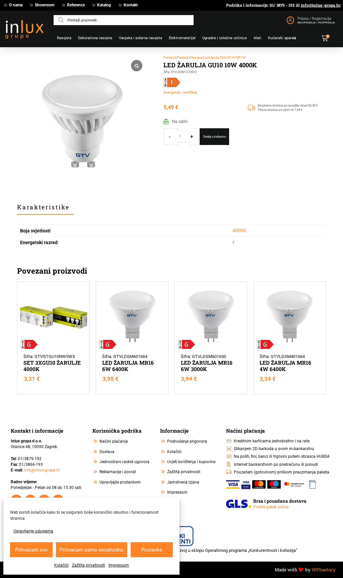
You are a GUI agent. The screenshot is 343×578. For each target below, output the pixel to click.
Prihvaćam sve (31, 550)
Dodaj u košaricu (214, 136)
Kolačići (61, 565)
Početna (169, 57)
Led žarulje (212, 57)
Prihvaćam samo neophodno (92, 550)
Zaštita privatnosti (88, 565)
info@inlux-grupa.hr (321, 5)
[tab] (45, 208)
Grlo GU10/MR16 (232, 57)
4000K (239, 230)
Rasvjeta (197, 57)
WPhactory (324, 570)
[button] (327, 38)
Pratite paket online (270, 507)
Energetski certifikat (180, 92)
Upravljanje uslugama (33, 531)
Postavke (151, 550)
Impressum (119, 565)
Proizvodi (183, 57)
